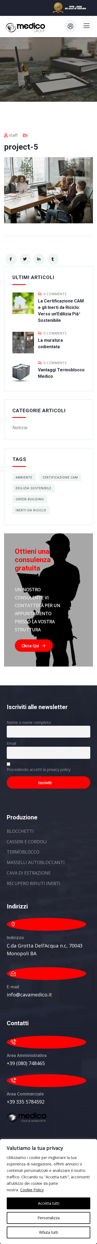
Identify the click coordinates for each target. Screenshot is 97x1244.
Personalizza (48, 1217)
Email (11, 743)
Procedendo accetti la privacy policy (39, 769)
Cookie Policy (32, 1189)
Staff (13, 135)
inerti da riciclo (31, 510)
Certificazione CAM (60, 477)
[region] (48, 1191)
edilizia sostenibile (33, 488)
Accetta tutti (48, 1203)
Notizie (19, 427)
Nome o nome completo (29, 722)
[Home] (27, 1117)
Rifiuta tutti (48, 1232)
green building (30, 499)
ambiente (24, 477)
